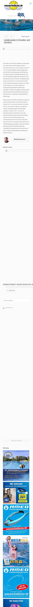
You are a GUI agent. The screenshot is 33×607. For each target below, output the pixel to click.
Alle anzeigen (25, 36)
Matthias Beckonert (19, 139)
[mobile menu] (30, 3)
